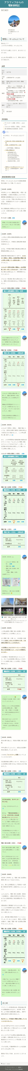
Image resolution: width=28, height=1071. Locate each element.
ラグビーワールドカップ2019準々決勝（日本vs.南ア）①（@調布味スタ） (7, 611)
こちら (10, 865)
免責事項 (19, 1067)
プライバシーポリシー (11, 1067)
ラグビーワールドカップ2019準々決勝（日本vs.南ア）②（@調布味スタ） (20, 611)
